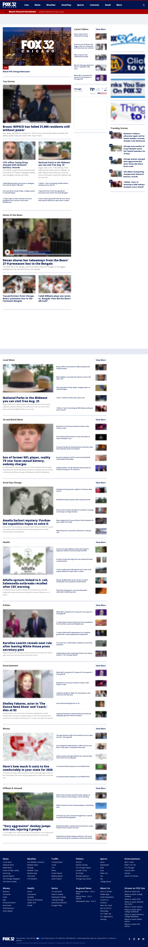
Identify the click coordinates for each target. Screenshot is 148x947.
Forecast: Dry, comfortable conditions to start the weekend (74, 644)
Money (6, 728)
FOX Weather (32, 879)
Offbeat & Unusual (12, 788)
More (119, 5)
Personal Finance (9, 903)
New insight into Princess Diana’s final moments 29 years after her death (74, 521)
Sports (103, 858)
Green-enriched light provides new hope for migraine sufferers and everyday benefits (72, 550)
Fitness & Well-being (34, 900)
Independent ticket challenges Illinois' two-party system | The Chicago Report (74, 654)
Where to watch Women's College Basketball (134, 915)
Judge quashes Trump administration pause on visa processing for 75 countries (73, 468)
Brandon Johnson (82, 876)
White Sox (104, 873)
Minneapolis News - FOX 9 (86, 901)
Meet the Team (106, 905)
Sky (101, 879)
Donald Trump (81, 870)
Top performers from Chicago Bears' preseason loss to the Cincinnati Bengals (53, 192)
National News (8, 865)
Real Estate (7, 905)
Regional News (83, 888)
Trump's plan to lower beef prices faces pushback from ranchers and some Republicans (17, 200)
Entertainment (10, 665)
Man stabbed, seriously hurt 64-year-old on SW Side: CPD (73, 378)
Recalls (29, 905)
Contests (103, 903)
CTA (53, 868)
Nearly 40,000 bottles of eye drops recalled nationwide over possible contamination (72, 581)
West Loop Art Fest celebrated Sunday (81, 35)
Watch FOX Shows (131, 876)
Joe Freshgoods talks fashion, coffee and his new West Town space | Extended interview (74, 746)
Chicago (77, 89)
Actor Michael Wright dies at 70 (67, 703)
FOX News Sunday (10, 881)
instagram (134, 939)
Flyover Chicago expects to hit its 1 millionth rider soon (84, 67)
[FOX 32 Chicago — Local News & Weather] (10, 5)
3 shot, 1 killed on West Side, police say (70, 398)
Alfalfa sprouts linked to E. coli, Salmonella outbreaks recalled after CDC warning (25, 583)
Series (54, 888)
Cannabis (30, 897)
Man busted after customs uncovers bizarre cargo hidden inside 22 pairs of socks (74, 827)
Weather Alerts (32, 865)
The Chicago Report (83, 868)
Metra (53, 870)
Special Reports (8, 876)
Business (6, 891)
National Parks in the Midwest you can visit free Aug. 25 (54, 163)
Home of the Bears (12, 215)
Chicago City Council (83, 879)
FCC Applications (106, 916)
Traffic (54, 858)
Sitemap (103, 919)
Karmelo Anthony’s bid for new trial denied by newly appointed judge (73, 458)
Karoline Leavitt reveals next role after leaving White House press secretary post (27, 646)
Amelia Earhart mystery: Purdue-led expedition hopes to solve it (27, 522)
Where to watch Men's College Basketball (133, 910)
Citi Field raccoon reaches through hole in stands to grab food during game (74, 816)
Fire (101, 876)
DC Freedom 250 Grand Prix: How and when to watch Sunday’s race (73, 437)
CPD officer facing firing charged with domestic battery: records (15, 165)
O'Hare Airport (56, 873)
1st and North (56, 891)
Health (6, 542)
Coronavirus (31, 894)
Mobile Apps (104, 894)
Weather (31, 858)
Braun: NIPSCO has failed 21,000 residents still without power (36, 128)
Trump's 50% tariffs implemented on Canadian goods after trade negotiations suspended (73, 633)
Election (79, 862)
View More (101, 29)
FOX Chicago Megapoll (11, 879)
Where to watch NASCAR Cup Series (134, 903)
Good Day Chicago (12, 482)
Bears (102, 862)
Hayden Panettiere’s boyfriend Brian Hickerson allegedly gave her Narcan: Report (73, 715)
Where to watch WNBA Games (133, 920)
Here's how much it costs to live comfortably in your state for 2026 (28, 768)
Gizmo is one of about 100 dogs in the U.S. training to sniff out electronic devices (84, 46)
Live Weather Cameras (35, 862)
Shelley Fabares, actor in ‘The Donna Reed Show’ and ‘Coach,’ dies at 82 (25, 707)
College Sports (105, 881)
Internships (104, 911)
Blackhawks (104, 865)
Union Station (56, 879)
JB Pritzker (80, 873)
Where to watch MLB (132, 899)
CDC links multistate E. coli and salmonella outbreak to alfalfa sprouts (71, 591)
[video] (37, 237)
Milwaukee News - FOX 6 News (85, 892)
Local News (9, 360)
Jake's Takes (129, 862)
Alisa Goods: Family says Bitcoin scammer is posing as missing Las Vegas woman (74, 511)
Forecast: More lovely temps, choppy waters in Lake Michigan (19, 192)
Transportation (57, 862)
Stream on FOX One (135, 888)
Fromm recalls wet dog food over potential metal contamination (74, 560)
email (143, 939)
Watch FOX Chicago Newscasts (16, 71)
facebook (129, 939)
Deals (5, 897)
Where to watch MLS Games (132, 925)
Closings (30, 868)
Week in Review (57, 894)
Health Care (31, 903)
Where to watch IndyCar (134, 907)
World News (7, 868)
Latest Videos (81, 29)
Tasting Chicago (57, 900)
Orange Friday (56, 905)
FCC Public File (105, 914)
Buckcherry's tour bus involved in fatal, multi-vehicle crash (72, 427)
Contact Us (104, 900)
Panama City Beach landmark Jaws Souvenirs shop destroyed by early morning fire (74, 448)
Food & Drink (130, 870)
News (6, 858)
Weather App (32, 873)
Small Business (8, 908)
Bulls (102, 868)
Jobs (4, 900)
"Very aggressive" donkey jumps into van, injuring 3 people (27, 827)
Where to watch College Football (133, 895)
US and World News (13, 419)
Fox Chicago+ (130, 868)
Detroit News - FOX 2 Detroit (84, 897)
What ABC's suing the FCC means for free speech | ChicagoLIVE (83, 77)
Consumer (7, 894)
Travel (53, 865)
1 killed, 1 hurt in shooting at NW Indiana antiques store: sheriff (53, 184)
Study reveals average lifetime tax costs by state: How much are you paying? (74, 757)
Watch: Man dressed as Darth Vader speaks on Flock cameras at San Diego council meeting (73, 796)
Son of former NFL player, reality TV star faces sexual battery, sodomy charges (26, 460)
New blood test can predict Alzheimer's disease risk (73, 531)
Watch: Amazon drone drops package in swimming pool (75, 806)
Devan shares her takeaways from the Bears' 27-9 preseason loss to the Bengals (35, 261)
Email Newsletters (107, 897)
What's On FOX (130, 865)
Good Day (6, 873)
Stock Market (8, 911)
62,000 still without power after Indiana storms (73, 500)
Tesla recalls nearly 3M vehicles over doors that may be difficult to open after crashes (54, 199)
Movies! (127, 873)
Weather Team (32, 870)
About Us (105, 888)
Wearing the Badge (58, 897)
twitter (139, 939)
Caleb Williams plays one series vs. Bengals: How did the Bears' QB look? (18, 184)
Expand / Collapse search (143, 5)
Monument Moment (59, 903)
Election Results (82, 865)
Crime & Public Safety (11, 870)
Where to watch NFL (132, 891)
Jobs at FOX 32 (105, 908)
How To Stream (106, 891)
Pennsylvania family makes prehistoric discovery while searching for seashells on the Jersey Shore (74, 837)
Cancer (29, 891)
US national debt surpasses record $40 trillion (73, 766)
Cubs (102, 870)
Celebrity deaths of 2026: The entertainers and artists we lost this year (73, 694)
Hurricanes (31, 876)
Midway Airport (57, 876)
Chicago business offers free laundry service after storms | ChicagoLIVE (74, 736)
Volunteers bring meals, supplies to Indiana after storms (74, 490)
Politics (6, 605)
